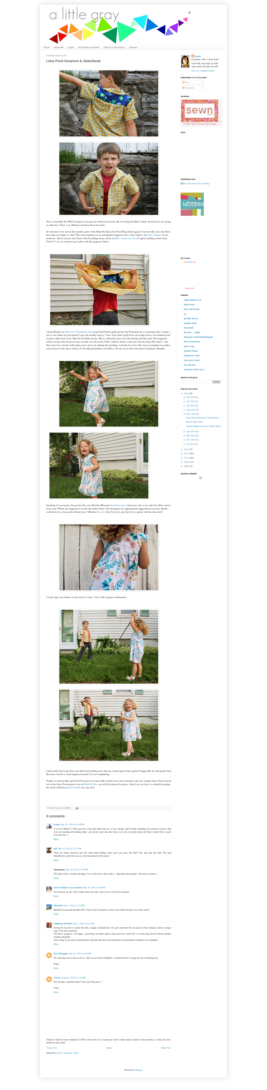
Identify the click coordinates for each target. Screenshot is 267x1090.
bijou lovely (189, 304)
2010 (186, 461)
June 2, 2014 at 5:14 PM (74, 905)
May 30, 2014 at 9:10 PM (77, 869)
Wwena (57, 977)
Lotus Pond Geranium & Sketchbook (202, 417)
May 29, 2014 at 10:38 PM (72, 824)
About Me (59, 47)
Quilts (71, 47)
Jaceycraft (188, 327)
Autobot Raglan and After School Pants (203, 426)
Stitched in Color (192, 355)
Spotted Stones (191, 350)
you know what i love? (194, 369)
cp (185, 313)
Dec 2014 (191, 397)
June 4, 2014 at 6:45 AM (83, 923)
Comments (189, 87)
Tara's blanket (154, 234)
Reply (56, 839)
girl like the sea (191, 318)
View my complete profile (202, 70)
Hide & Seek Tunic (194, 421)
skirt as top (189, 346)
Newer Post (52, 1047)
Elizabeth (58, 905)
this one (100, 511)
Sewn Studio (75, 787)
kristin (57, 824)
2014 (186, 393)
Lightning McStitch (63, 923)
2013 (186, 449)
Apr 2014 (191, 431)
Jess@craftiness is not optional (68, 887)
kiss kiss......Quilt (192, 332)
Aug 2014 (191, 409)
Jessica (198, 56)
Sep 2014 (191, 405)
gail (55, 848)
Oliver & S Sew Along (114, 47)
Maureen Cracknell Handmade (198, 336)
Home (47, 47)
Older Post (166, 1047)
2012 (186, 453)
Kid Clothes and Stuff (88, 47)
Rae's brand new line (126, 238)
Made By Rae (90, 784)
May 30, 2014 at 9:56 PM (94, 887)
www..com (190, 262)
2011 (186, 457)
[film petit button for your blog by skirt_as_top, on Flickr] (195, 183)
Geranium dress (118, 505)
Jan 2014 (191, 444)
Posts (186, 82)
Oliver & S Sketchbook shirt (78, 331)
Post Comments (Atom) (68, 1052)
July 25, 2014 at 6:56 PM (80, 953)
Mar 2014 (191, 435)
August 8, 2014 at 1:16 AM (73, 977)
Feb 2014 (191, 439)
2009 (186, 466)
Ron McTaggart (61, 953)
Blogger (138, 1069)
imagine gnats (190, 323)
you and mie (189, 364)
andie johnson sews (193, 299)
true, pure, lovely (192, 360)
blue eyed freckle (191, 309)
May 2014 (191, 413)
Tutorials (133, 47)
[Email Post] (76, 808)
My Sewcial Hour (192, 341)
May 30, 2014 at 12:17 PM (69, 848)
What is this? (190, 288)
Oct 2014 (191, 401)
